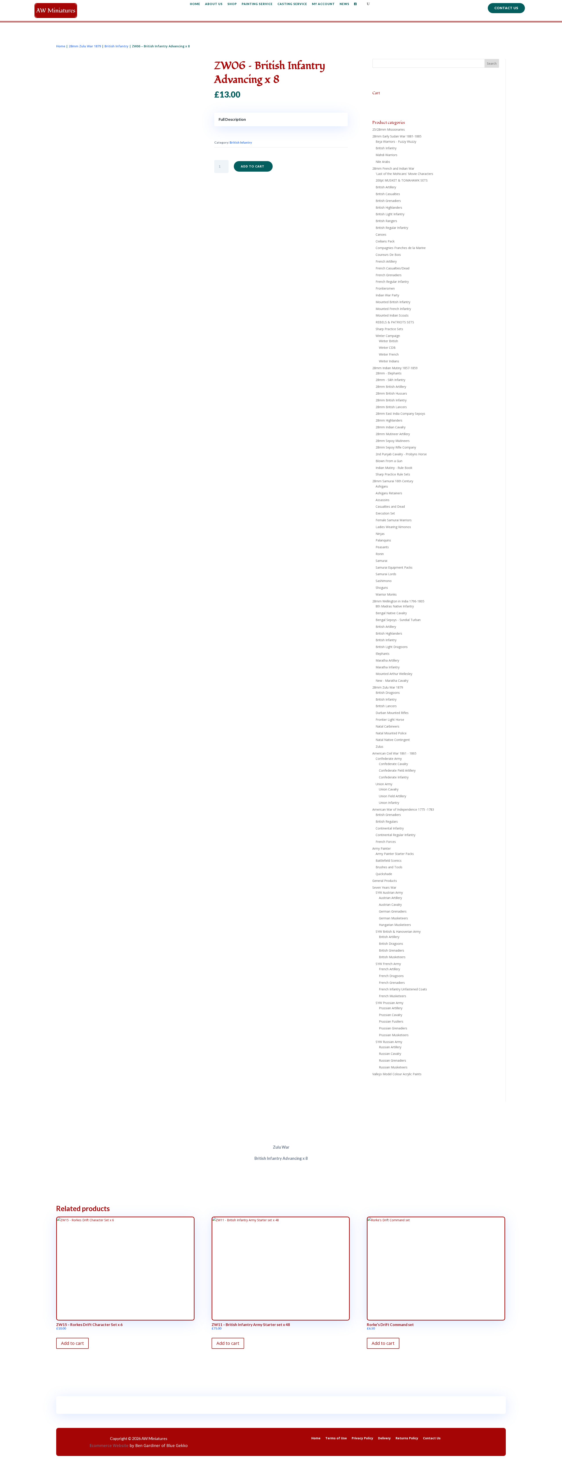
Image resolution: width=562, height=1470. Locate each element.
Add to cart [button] (72, 1343)
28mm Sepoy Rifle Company (396, 447)
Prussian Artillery (390, 1008)
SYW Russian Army (389, 1042)
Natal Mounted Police (391, 733)
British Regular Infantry (392, 228)
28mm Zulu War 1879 (85, 46)
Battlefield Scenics (389, 860)
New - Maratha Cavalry (392, 680)
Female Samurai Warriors (394, 520)
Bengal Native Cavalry (391, 613)
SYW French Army (388, 964)
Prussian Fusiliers (391, 1021)
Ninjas (380, 534)
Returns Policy (407, 1438)
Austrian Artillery (390, 898)
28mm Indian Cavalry (390, 427)
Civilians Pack (385, 241)
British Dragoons (388, 693)
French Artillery (386, 261)
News (344, 4)
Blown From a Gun (389, 461)
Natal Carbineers (387, 726)
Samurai (381, 561)
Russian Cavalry (390, 1054)
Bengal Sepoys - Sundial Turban (398, 620)
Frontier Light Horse (390, 719)
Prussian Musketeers (394, 1035)
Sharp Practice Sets (389, 329)
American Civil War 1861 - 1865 (394, 753)
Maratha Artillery (387, 660)
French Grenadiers (389, 275)
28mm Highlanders (389, 420)
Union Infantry (389, 803)
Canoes (381, 234)
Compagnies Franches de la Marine (401, 248)
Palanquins (383, 540)
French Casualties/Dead (392, 268)
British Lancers (386, 706)
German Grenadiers (393, 911)
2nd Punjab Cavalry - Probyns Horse (401, 454)
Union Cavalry (388, 789)
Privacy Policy (362, 1438)
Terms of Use (336, 1438)
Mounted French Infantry (393, 309)
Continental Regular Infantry (395, 835)
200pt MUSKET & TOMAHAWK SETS (402, 180)
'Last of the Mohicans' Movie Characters (404, 174)
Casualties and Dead (390, 506)
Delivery (384, 1438)
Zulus (379, 746)
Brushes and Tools (389, 867)
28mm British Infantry (391, 400)
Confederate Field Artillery (397, 770)
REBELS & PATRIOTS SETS (395, 322)
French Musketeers (392, 996)
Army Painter (381, 848)
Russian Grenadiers (392, 1060)
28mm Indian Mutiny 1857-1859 (395, 368)
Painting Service (257, 4)
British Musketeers (392, 957)
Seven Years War (384, 887)
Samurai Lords (386, 574)
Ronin (380, 554)
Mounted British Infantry (393, 302)
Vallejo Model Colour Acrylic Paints (397, 1074)
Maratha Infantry (388, 667)
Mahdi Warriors (386, 155)
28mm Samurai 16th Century (392, 481)
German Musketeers (393, 918)
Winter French (389, 354)
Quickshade (384, 874)
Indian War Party (387, 295)
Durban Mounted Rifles (392, 713)
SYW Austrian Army (389, 892)
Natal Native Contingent (393, 740)
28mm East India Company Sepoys (400, 413)
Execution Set (385, 513)
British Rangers (386, 221)
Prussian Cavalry (390, 1015)
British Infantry (116, 46)
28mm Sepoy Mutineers (393, 441)
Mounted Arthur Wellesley (394, 674)
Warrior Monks (386, 594)
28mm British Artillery (391, 386)
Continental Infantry (390, 828)
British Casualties (388, 194)
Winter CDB (387, 347)
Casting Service (292, 4)
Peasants (382, 547)
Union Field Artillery (392, 796)
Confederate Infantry (394, 777)
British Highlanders (389, 207)
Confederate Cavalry (393, 764)
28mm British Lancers (391, 407)
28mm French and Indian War (393, 168)
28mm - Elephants (389, 373)
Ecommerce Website (109, 1445)
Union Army (384, 784)
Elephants (382, 653)
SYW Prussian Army (389, 1003)
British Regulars (387, 821)
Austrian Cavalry (390, 904)
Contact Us (506, 8)
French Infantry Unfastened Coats (403, 989)
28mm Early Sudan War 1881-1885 (397, 136)
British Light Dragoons (392, 647)
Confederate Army (389, 758)
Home (195, 4)
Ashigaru (382, 486)
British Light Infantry (390, 214)
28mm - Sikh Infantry (390, 380)
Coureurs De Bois (388, 255)
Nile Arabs (383, 162)
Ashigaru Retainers (389, 493)
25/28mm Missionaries (388, 129)
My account (323, 4)
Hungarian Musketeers (395, 925)
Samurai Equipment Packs (394, 567)
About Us (214, 4)
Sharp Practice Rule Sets (393, 474)
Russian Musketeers (393, 1067)
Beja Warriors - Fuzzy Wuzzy (396, 141)
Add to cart (252, 166)
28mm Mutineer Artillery (393, 434)
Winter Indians (389, 361)
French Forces (386, 842)
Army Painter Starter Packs (395, 854)
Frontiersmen (385, 288)
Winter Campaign (388, 336)
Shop (232, 4)
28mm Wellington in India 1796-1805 (398, 601)
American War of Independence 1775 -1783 (403, 809)
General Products (384, 881)
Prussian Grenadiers (393, 1028)
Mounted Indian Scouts (392, 315)
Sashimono (384, 581)
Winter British (388, 341)
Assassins (382, 500)
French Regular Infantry (392, 281)
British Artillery (386, 187)
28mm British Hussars (391, 393)
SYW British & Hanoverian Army (398, 931)
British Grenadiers (388, 201)
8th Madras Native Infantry (395, 606)
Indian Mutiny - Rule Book (394, 468)
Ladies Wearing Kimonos (393, 527)
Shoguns (382, 588)
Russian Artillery (390, 1047)
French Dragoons (391, 976)
